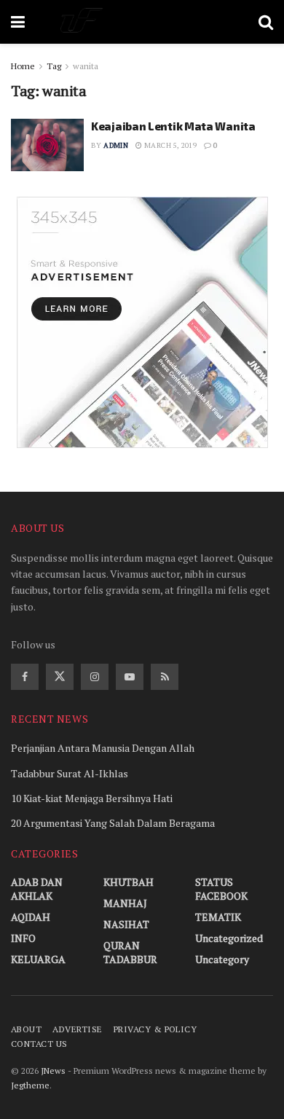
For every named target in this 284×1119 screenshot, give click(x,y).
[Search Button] (266, 22)
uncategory (222, 959)
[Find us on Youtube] (129, 677)
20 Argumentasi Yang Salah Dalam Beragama (113, 823)
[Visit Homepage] (142, 21)
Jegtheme (30, 1085)
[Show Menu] (18, 22)
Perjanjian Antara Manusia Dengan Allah (102, 748)
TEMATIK (218, 917)
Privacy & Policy (155, 1029)
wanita (85, 65)
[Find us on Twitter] (60, 677)
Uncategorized (229, 938)
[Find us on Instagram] (95, 677)
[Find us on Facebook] (25, 677)
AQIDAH (30, 917)
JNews (53, 1070)
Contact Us (39, 1043)
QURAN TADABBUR (130, 952)
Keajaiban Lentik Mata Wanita (173, 126)
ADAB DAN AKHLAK (37, 889)
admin (115, 145)
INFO (23, 938)
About (26, 1029)
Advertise (77, 1029)
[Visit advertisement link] (142, 322)
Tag (54, 65)
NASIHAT (126, 924)
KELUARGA (38, 959)
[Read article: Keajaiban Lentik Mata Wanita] (47, 145)
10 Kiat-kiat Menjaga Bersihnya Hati (92, 798)
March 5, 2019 (170, 145)
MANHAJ (125, 903)
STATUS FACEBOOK (221, 889)
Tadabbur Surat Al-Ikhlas (69, 773)
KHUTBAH (128, 882)
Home (23, 65)
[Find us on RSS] (164, 677)
